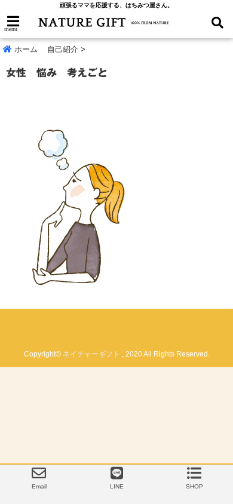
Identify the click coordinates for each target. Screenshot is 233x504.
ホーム (25, 49)
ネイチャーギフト (91, 354)
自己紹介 (62, 49)
